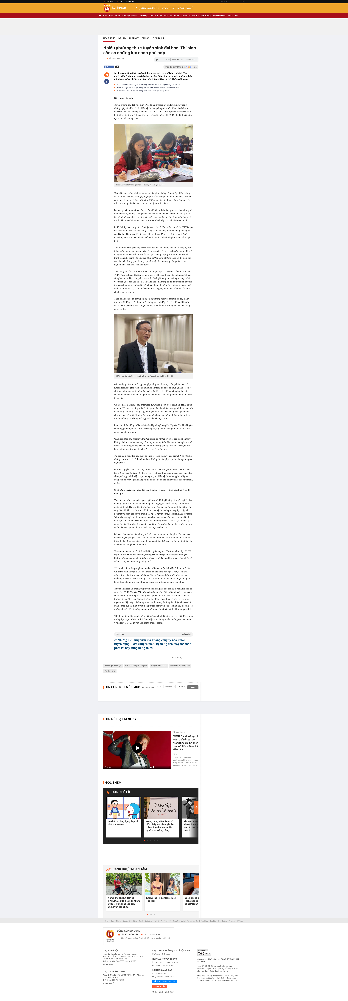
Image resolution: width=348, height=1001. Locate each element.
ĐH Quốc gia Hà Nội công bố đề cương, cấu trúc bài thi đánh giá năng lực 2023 (147, 85)
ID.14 (120, 2)
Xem (193, 687)
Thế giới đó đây (192, 921)
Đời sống (143, 15)
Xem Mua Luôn (219, 15)
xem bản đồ (109, 964)
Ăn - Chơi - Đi (166, 15)
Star (105, 15)
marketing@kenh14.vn (164, 965)
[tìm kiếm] (243, 1)
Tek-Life (213, 921)
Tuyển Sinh (158, 38)
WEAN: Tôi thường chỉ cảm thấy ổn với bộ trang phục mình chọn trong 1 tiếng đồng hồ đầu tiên (185, 743)
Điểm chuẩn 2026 (149, 8)
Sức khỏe (185, 15)
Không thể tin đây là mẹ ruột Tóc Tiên (161, 899)
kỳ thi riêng (110, 671)
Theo (153, 634)
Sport (141, 921)
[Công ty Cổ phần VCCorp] (204, 952)
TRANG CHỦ (100, 15)
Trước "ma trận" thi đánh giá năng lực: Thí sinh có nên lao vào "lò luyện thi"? (146, 88)
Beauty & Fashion (130, 15)
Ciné (111, 15)
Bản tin (122, 38)
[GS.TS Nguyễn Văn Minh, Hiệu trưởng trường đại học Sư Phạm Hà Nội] (153, 343)
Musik (117, 15)
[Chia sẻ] (106, 81)
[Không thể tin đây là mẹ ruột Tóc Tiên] (162, 884)
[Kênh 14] (110, 936)
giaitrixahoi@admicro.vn (164, 977)
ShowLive (130, 2)
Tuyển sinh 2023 (159, 666)
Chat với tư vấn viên (166, 981)
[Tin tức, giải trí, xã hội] (116, 8)
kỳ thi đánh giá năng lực (136, 666)
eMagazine (110, 2)
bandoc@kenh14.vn (152, 934)
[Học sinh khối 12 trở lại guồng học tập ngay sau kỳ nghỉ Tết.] (153, 153)
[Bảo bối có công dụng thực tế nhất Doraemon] (123, 808)
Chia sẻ (109, 67)
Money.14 (154, 15)
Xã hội (176, 15)
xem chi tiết (159, 987)
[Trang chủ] (106, 74)
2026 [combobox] (180, 686)
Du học (145, 38)
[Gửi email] (117, 67)
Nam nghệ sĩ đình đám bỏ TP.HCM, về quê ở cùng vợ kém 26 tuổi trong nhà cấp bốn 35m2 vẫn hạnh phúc (124, 902)
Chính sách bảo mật (163, 992)
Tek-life (195, 15)
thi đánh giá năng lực (181, 666)
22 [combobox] (158, 686)
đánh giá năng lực (113, 666)
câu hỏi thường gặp (129, 934)
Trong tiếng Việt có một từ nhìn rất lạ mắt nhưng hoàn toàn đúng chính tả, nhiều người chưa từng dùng (160, 826)
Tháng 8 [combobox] (169, 686)
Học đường (206, 15)
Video (230, 15)
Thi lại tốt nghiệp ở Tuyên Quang (177, 8)
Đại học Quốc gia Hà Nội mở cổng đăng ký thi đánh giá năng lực (141, 91)
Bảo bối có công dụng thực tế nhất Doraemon (123, 823)
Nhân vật (134, 38)
